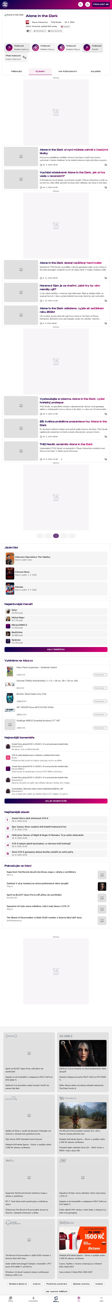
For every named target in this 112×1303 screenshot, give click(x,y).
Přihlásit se (101, 4)
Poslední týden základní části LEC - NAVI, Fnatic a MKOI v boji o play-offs (81, 1149)
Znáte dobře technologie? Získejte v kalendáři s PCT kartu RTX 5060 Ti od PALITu (28, 1265)
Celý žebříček (56, 649)
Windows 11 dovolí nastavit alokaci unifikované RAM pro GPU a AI (27, 1273)
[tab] (17, 71)
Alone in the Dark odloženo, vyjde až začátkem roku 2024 (72, 310)
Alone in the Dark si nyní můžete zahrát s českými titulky (74, 151)
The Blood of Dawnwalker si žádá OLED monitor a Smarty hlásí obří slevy (44, 918)
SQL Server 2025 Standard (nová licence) (23, 1139)
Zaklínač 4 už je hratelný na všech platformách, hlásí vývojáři (37, 884)
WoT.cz (10, 875)
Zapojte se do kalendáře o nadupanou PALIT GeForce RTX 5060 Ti (29, 1078)
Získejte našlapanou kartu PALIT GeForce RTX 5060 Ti (82, 1078)
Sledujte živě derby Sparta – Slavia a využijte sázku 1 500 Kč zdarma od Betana (28, 1146)
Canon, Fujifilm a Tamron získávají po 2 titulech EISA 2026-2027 (80, 1265)
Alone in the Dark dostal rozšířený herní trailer (71, 262)
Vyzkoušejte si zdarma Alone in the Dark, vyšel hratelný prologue (72, 400)
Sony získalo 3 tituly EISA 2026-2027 (76, 1272)
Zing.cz (10, 909)
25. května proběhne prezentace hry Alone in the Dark (73, 423)
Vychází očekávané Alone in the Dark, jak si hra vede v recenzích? (72, 174)
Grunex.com (12, 898)
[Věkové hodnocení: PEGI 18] (27, 22)
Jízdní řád (11, 547)
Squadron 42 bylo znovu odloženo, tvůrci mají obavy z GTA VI (38, 906)
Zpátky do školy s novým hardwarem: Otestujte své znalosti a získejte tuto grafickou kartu (28, 1132)
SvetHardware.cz (14, 921)
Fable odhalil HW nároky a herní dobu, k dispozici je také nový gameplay (82, 1211)
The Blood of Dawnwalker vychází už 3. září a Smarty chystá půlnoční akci (79, 1132)
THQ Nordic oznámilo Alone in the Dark (66, 444)
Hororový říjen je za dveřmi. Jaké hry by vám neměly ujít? (70, 287)
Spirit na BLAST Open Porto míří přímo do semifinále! (34, 895)
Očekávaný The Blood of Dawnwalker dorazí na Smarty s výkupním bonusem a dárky (26, 1211)
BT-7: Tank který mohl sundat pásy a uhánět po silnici (26, 1203)
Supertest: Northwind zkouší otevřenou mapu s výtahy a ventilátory (41, 872)
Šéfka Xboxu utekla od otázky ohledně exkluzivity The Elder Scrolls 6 (81, 1087)
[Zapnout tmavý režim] (87, 4)
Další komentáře (56, 801)
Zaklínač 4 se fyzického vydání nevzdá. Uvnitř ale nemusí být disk (27, 1087)
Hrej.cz (10, 886)
